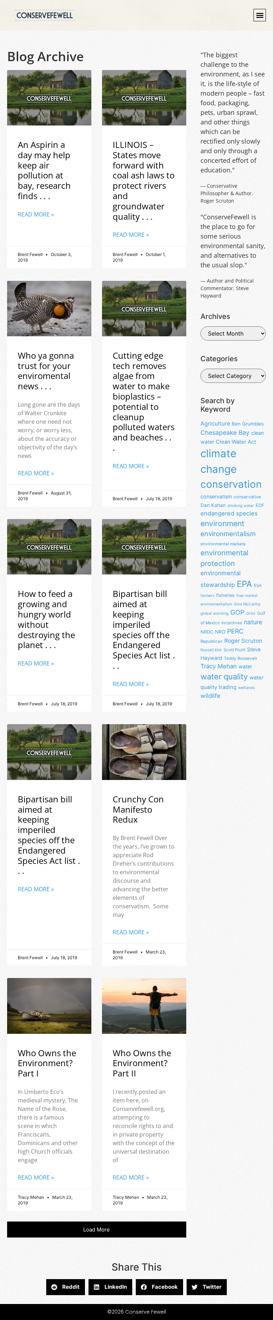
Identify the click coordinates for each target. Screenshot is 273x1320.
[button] (259, 15)
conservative (247, 496)
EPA (244, 584)
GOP (237, 612)
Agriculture (215, 423)
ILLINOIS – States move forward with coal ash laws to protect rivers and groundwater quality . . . (144, 180)
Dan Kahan (213, 505)
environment (222, 523)
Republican (211, 641)
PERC (235, 631)
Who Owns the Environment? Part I (47, 1063)
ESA (258, 585)
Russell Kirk (211, 650)
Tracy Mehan (218, 666)
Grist (250, 613)
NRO (220, 632)
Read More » (36, 214)
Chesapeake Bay (225, 432)
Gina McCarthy (247, 604)
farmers (207, 595)
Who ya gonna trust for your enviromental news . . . (46, 370)
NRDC (206, 632)
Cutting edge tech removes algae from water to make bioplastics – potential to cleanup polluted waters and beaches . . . (144, 401)
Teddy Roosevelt (240, 658)
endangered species (229, 513)
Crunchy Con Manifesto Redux (138, 809)
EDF (260, 505)
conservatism (216, 496)
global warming (214, 613)
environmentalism (228, 534)
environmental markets (223, 543)
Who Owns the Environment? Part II (142, 1063)
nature (253, 622)
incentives (231, 622)
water (245, 666)
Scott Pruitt (234, 649)
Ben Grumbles (248, 424)
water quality (224, 676)
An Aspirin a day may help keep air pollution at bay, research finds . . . (44, 170)
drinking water (241, 505)
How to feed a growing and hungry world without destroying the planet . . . (46, 619)
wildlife (210, 695)
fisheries (225, 595)
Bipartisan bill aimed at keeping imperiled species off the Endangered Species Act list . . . (144, 629)
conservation (231, 484)
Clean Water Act (236, 442)
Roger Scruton (243, 640)
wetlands (246, 687)
